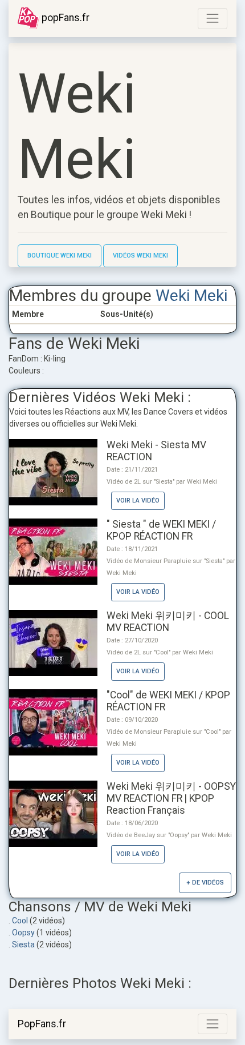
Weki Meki (191, 295)
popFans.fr (64, 17)
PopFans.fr (42, 1024)
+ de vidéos (205, 882)
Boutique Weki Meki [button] (59, 255)
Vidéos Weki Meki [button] (140, 255)
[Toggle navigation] (212, 18)
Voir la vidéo (138, 500)
